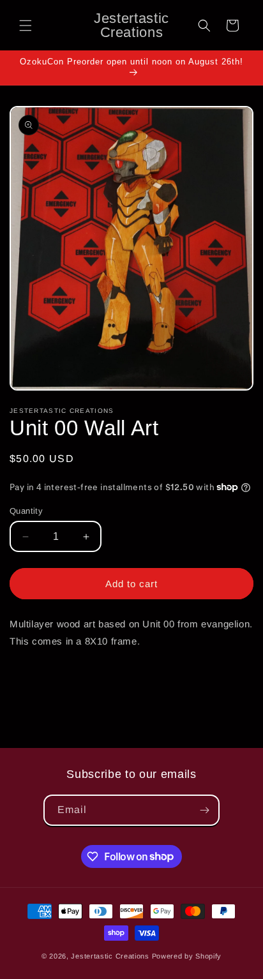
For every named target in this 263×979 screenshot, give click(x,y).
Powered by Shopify (187, 956)
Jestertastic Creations (110, 956)
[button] (25, 25)
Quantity (26, 511)
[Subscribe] (204, 810)
